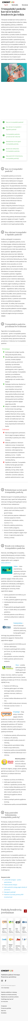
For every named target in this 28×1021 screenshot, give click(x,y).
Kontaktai (3, 1013)
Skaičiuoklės (15, 5)
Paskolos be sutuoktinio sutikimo (10, 997)
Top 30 (6, 5)
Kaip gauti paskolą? (10, 892)
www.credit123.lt (6, 562)
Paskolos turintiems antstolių (9, 994)
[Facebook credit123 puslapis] (5, 981)
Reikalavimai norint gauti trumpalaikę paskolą (13, 143)
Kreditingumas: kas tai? (7, 999)
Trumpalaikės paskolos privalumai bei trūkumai (13, 135)
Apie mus (3, 1010)
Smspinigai (16, 712)
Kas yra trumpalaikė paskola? (14, 122)
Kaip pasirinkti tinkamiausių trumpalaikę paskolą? (14, 157)
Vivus (17, 665)
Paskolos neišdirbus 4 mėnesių (9, 992)
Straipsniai (4, 1006)
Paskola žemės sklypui (10, 884)
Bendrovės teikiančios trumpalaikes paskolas (12, 150)
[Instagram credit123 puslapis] (2, 981)
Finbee (16, 566)
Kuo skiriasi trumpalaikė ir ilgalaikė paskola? (13, 128)
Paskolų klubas (17, 623)
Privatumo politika (6, 1008)
